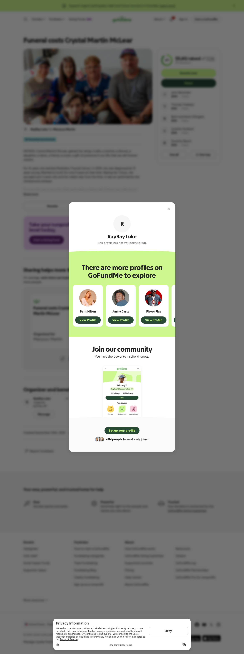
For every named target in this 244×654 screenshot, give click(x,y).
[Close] (169, 208)
